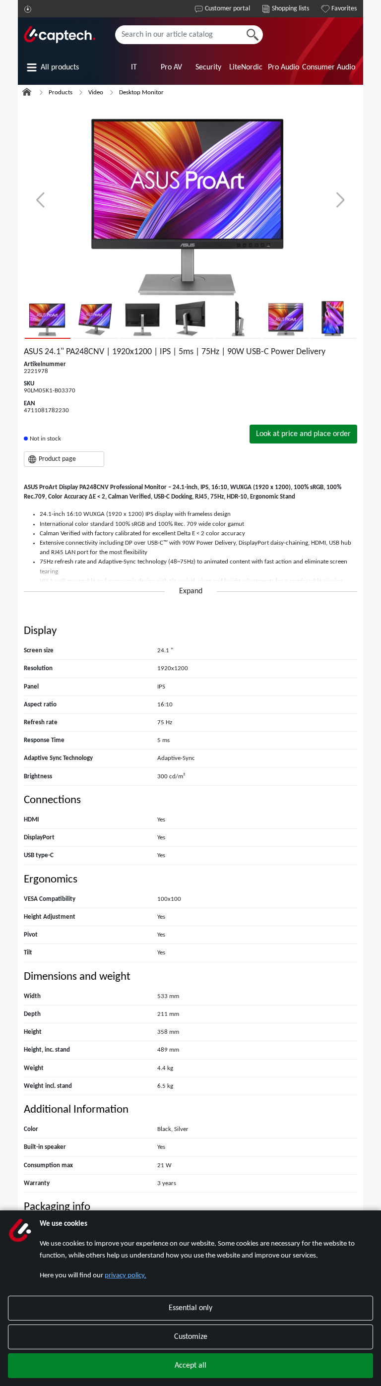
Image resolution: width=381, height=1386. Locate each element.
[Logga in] (28, 9)
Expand (190, 591)
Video (95, 92)
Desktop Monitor (141, 92)
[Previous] (40, 200)
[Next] (340, 200)
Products (60, 92)
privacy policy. (125, 1275)
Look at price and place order (303, 434)
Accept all (190, 1366)
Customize (190, 1337)
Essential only (190, 1308)
